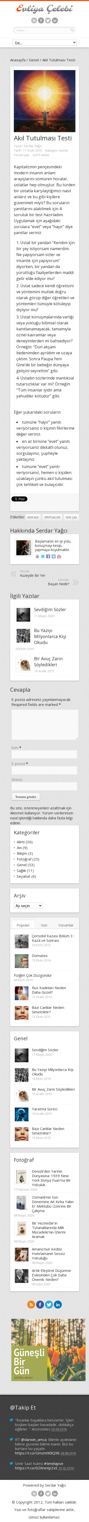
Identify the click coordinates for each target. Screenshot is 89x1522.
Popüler (23, 925)
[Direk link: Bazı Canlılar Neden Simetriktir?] (21, 1018)
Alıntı (21, 841)
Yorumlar (66, 925)
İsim (14, 747)
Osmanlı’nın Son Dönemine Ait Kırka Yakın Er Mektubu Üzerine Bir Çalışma (53, 1204)
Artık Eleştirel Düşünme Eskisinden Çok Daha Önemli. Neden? (51, 1275)
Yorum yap (21, 155)
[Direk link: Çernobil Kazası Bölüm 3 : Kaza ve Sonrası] (21, 947)
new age (33, 517)
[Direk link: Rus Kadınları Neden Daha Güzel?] (21, 999)
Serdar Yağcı (32, 146)
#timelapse (53, 1463)
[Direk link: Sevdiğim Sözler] (23, 621)
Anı (19, 847)
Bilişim (22, 853)
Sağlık (21, 870)
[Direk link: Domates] (21, 966)
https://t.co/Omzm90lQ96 (37, 1452)
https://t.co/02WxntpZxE (36, 1467)
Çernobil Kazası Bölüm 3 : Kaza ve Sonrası (53, 938)
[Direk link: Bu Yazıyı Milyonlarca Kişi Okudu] (23, 642)
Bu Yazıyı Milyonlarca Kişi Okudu (50, 636)
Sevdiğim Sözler (50, 609)
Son (44, 925)
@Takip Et (23, 1407)
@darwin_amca (33, 1439)
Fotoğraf (24, 858)
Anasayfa (17, 59)
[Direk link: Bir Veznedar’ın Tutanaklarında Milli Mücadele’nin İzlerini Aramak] (21, 1234)
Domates (40, 955)
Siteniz (16, 779)
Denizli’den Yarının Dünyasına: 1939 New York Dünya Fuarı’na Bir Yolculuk (51, 1178)
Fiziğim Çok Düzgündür (33, 975)
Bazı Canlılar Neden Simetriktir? (48, 1009)
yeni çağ (71, 517)
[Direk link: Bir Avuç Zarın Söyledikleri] (23, 670)
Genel (34, 59)
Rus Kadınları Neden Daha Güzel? (49, 990)
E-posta (18, 763)
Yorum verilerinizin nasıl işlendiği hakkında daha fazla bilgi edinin (41, 817)
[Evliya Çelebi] (44, 12)
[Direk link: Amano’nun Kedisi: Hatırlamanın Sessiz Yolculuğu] (21, 1260)
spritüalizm (52, 517)
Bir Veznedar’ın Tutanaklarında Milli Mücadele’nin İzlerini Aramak (49, 1230)
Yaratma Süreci (44, 1108)
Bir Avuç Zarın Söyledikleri (48, 661)
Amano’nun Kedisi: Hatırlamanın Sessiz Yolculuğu (48, 1253)
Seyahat (23, 876)
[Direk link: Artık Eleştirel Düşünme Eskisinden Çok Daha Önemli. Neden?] (21, 1281)
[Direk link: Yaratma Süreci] (21, 1120)
